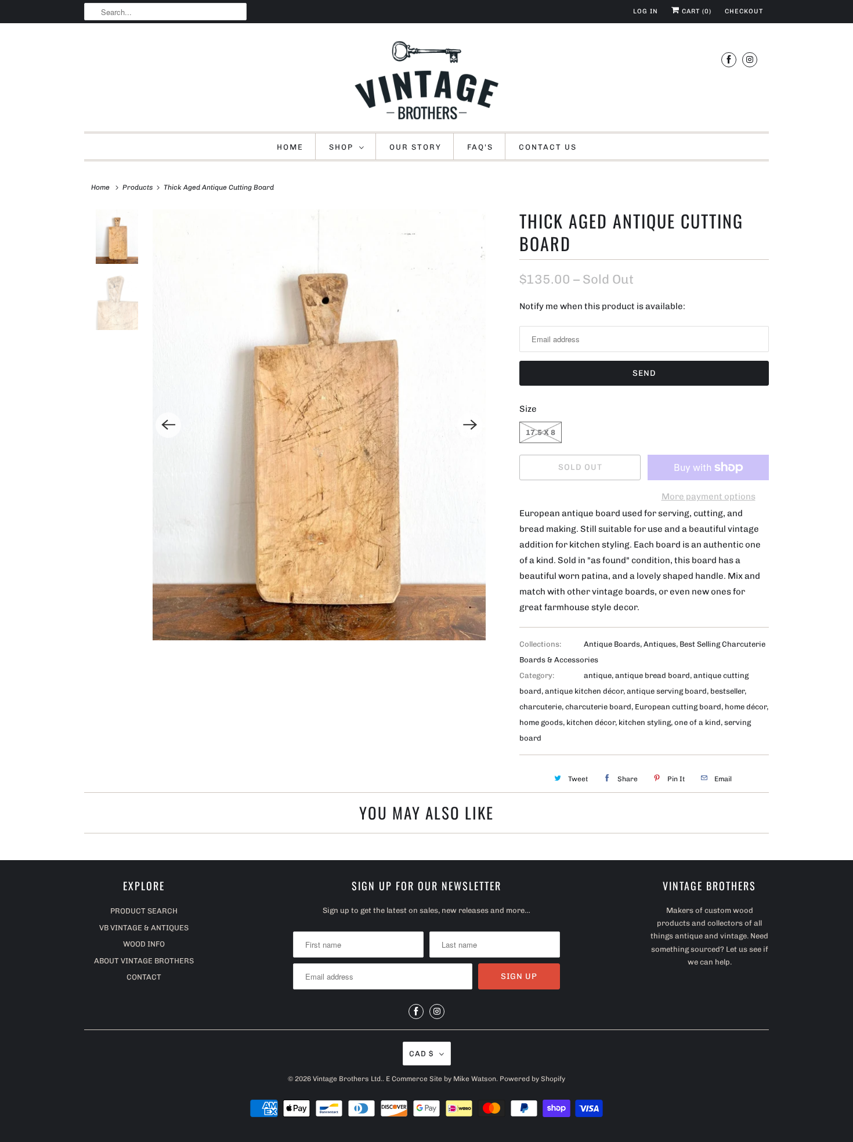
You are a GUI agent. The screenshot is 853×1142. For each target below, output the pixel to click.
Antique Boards (612, 644)
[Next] (470, 425)
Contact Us (548, 147)
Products (137, 187)
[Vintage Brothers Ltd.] (426, 80)
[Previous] (168, 425)
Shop (341, 147)
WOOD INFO (144, 944)
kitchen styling (645, 722)
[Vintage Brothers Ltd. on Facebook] (728, 59)
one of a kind (697, 722)
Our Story (415, 147)
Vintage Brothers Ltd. (347, 1079)
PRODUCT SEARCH (144, 911)
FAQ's (480, 147)
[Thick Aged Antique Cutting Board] (319, 425)
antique (598, 675)
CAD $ (421, 1053)
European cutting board (678, 706)
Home (290, 147)
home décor (746, 706)
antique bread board (652, 675)
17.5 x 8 (540, 432)
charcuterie (540, 706)
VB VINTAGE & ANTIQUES (144, 927)
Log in (645, 11)
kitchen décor (590, 722)
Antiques (660, 644)
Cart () (695, 11)
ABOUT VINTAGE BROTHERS (144, 960)
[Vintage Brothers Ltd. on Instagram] (749, 59)
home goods (541, 722)
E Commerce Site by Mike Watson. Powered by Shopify (475, 1079)
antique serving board (667, 691)
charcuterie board (598, 706)
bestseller (727, 691)
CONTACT (143, 977)
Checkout (744, 11)
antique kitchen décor (584, 691)
